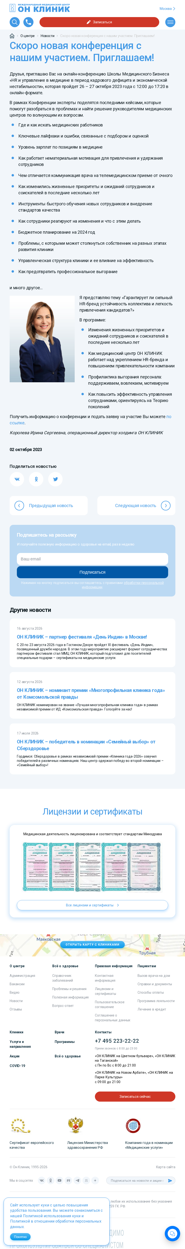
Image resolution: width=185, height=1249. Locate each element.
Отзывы (16, 1009)
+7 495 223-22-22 (117, 1041)
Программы (65, 1042)
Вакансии (17, 984)
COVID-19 (17, 1066)
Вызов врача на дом (154, 976)
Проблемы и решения (69, 989)
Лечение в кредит (152, 1009)
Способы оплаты (151, 992)
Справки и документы (155, 984)
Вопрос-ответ (63, 1006)
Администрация (22, 976)
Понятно (20, 1237)
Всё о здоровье (68, 1056)
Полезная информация (70, 997)
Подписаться (92, 572)
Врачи (59, 1032)
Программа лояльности (156, 1001)
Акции (15, 1056)
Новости (16, 1001)
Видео (15, 992)
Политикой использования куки (51, 1216)
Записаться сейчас (135, 1096)
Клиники (16, 1032)
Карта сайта (165, 1167)
